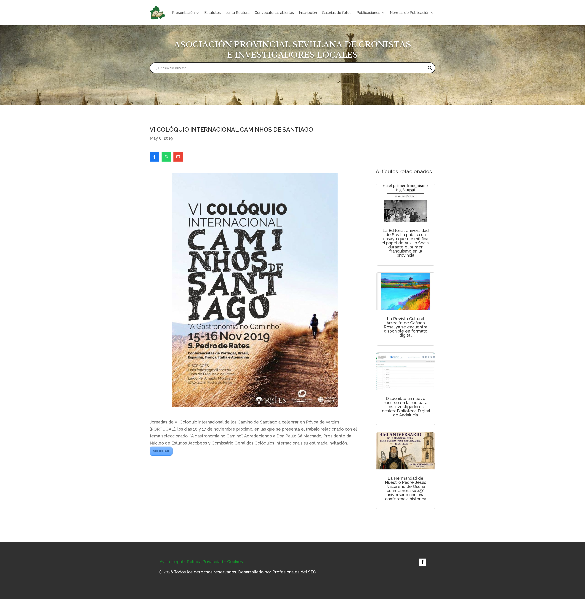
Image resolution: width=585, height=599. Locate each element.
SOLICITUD (161, 451)
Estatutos (212, 13)
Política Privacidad (205, 561)
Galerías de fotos (336, 13)
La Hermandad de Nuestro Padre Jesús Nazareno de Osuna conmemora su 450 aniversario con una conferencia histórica (405, 488)
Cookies (235, 561)
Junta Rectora (238, 13)
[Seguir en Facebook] (422, 562)
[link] (154, 157)
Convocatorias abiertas (274, 13)
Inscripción (308, 13)
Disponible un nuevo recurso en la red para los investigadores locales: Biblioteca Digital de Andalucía (405, 406)
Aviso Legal (171, 561)
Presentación (183, 13)
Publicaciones (368, 13)
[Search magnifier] (430, 68)
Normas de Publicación (409, 13)
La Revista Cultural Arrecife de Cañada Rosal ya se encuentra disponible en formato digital (405, 327)
